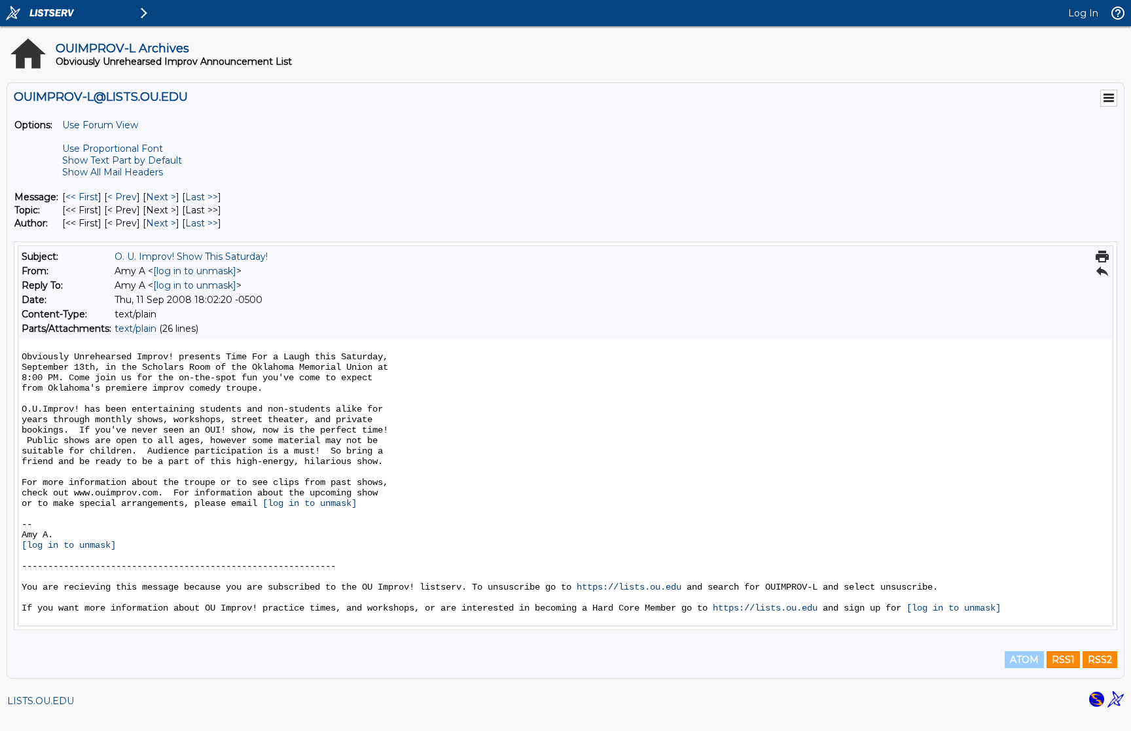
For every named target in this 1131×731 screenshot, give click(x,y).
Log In (1083, 13)
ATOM (1024, 660)
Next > (161, 197)
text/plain (135, 328)
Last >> (201, 197)
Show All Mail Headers (112, 172)
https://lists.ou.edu (629, 587)
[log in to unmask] (194, 271)
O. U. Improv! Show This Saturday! (191, 256)
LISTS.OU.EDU (40, 701)
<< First (81, 197)
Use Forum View (100, 125)
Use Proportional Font (112, 148)
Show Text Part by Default (122, 160)
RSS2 (1100, 660)
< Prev (122, 197)
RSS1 (1063, 660)
